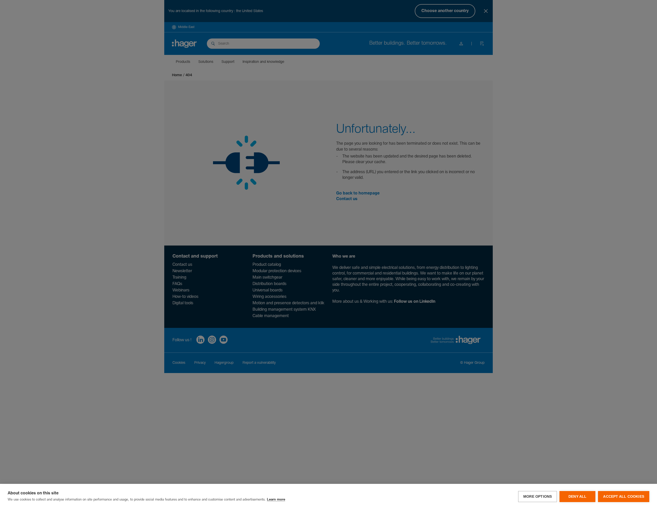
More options (537, 496)
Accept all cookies (623, 496)
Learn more (276, 499)
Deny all (577, 496)
